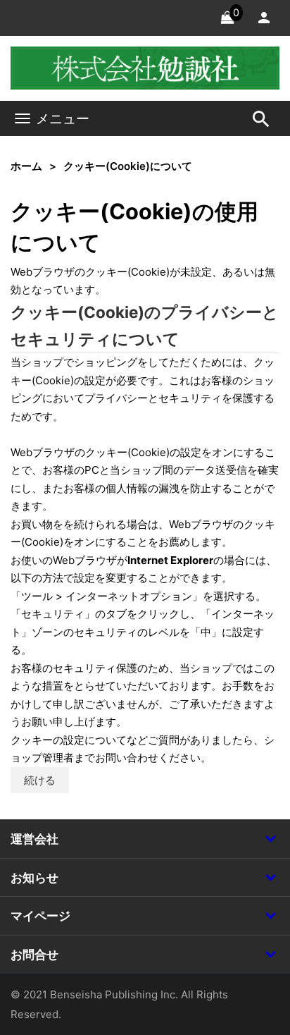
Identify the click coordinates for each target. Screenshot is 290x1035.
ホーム (26, 166)
